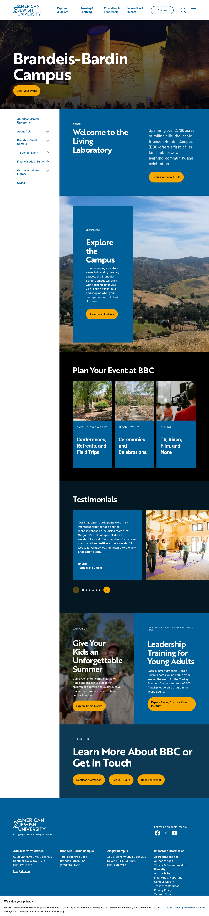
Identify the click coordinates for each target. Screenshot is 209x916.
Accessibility (162, 873)
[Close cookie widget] (206, 899)
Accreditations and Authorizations (166, 859)
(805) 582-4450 (70, 865)
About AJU (24, 131)
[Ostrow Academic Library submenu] (15, 171)
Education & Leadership (112, 10)
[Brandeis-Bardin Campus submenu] (15, 141)
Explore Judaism (62, 10)
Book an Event (29, 152)
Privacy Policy (163, 890)
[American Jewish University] (27, 10)
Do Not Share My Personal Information (186, 907)
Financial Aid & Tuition (31, 161)
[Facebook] (157, 833)
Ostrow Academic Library (28, 172)
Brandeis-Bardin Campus (27, 142)
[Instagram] (166, 833)
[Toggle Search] (183, 10)
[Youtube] (174, 833)
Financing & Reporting (168, 877)
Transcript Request (166, 886)
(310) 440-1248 (116, 865)
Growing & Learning (86, 10)
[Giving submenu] (15, 183)
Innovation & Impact (135, 10)
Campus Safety (164, 881)
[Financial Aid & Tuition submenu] (15, 162)
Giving (21, 182)
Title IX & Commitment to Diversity (170, 867)
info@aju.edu (21, 871)
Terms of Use (162, 894)
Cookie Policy (57, 911)
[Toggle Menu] (193, 10)
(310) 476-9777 (22, 865)
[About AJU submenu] (15, 132)
